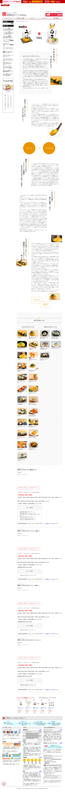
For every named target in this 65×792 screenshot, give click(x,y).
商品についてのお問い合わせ (24, 492)
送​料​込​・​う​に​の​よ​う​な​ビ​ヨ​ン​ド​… (20, 708)
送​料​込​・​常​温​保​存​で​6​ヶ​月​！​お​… (36, 708)
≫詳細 (19, 729)
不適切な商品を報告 (35, 492)
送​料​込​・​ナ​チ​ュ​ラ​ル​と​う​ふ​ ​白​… (28, 708)
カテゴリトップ (18, 21)
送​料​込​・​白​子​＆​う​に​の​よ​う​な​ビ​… (51, 708)
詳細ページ (48, 523)
